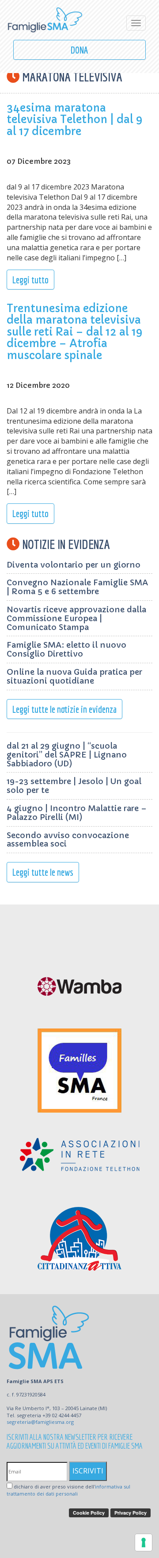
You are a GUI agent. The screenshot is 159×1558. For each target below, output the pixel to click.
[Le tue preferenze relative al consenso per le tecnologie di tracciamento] (143, 1542)
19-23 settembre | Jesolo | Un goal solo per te (74, 785)
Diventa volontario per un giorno (73, 565)
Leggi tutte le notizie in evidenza (64, 709)
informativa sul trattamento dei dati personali (68, 1490)
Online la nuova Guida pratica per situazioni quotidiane (74, 676)
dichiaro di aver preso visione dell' (68, 1490)
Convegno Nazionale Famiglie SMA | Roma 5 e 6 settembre (77, 586)
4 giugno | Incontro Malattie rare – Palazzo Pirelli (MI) (77, 812)
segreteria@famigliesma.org (40, 1422)
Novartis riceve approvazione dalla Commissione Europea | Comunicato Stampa (76, 618)
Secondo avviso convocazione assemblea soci (68, 839)
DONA (79, 49)
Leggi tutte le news (42, 872)
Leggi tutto (30, 279)
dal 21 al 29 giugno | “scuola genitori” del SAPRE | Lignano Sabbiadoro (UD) (67, 755)
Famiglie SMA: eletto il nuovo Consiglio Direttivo (66, 649)
